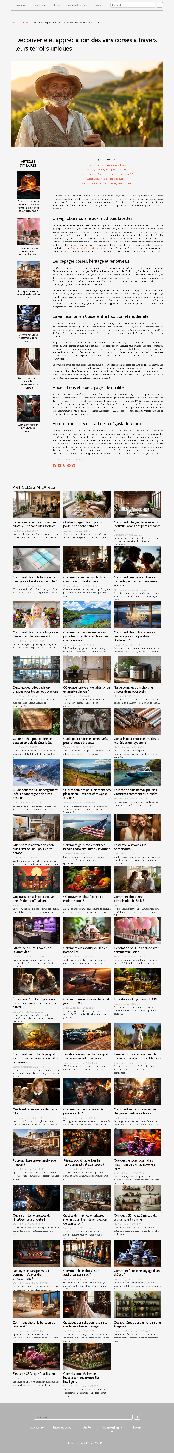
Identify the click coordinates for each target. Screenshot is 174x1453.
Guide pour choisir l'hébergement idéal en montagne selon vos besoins (35, 794)
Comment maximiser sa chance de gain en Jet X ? (87, 1001)
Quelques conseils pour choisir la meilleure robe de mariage (28, 382)
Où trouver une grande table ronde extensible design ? (86, 689)
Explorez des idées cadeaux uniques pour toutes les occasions (35, 689)
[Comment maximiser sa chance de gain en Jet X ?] (87, 981)
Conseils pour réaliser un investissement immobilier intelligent (81, 1378)
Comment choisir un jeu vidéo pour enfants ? (83, 1111)
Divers (98, 5)
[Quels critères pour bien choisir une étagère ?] (137, 1304)
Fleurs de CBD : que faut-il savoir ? (36, 1374)
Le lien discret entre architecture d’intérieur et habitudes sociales (34, 524)
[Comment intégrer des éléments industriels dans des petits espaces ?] (137, 504)
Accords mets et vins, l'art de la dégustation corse (106, 183)
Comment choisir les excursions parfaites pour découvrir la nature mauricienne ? (85, 636)
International (40, 5)
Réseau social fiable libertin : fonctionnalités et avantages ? (83, 1162)
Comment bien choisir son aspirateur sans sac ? (81, 1273)
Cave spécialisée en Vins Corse (87, 248)
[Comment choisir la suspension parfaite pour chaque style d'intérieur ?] (137, 614)
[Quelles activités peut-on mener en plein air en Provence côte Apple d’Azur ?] (87, 772)
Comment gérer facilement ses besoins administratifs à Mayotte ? (86, 847)
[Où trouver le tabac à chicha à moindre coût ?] (87, 878)
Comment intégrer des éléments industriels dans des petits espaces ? (137, 526)
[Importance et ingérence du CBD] (137, 981)
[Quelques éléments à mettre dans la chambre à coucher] (137, 1197)
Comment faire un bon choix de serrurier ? (28, 428)
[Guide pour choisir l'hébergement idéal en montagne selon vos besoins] (36, 772)
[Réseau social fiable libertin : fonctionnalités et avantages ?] (87, 1142)
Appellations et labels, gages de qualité (106, 178)
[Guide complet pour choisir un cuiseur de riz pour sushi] (137, 669)
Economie (21, 5)
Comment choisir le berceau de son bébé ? (34, 1324)
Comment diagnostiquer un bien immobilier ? (85, 950)
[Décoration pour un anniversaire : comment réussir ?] (28, 231)
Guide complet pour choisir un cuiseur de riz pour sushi (134, 689)
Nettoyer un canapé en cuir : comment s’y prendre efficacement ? (31, 1275)
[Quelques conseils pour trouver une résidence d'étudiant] (36, 878)
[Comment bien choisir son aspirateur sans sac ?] (87, 1252)
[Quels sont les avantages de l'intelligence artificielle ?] (36, 1197)
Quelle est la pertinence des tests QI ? (35, 1111)
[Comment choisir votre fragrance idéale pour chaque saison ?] (36, 614)
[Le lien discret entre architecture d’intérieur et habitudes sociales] (36, 504)
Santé (57, 5)
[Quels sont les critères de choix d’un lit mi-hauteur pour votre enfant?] (36, 827)
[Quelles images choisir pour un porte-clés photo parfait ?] (87, 504)
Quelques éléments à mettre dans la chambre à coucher (137, 1217)
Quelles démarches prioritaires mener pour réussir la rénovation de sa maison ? (85, 1219)
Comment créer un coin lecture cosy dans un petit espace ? (84, 579)
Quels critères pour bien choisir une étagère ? (137, 1324)
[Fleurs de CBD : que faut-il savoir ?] (36, 1355)
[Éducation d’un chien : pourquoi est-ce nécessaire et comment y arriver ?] (36, 981)
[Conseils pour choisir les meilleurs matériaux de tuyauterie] (137, 720)
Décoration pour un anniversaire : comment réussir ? (28, 251)
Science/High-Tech (77, 5)
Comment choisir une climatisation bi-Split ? (129, 899)
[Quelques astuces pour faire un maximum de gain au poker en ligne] (137, 1142)
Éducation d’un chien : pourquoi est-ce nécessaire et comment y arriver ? (34, 1003)
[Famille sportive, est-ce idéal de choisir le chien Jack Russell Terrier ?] (137, 1036)
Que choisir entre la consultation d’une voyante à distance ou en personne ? (28, 206)
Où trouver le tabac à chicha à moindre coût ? (83, 899)
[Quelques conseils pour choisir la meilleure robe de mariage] (28, 361)
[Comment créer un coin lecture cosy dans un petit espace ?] (87, 559)
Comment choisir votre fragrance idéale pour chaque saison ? (35, 634)
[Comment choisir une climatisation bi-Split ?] (137, 878)
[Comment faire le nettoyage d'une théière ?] (28, 318)
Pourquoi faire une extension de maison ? (28, 294)
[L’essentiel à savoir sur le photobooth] (137, 827)
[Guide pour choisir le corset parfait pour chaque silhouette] (87, 720)
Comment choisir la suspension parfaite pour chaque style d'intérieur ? (135, 636)
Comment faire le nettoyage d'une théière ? (28, 338)
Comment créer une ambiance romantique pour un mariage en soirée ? (135, 581)
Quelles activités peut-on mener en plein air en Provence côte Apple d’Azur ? (87, 794)
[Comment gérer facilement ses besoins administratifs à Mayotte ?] (87, 827)
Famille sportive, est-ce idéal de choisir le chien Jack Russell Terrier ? (137, 1056)
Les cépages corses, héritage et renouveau (106, 169)
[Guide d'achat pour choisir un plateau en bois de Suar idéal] (36, 720)
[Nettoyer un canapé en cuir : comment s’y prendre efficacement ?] (36, 1252)
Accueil (14, 22)
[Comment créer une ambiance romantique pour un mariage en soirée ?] (137, 559)
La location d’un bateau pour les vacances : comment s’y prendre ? (136, 792)
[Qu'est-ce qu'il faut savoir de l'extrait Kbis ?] (36, 930)
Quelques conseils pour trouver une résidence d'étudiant (34, 899)
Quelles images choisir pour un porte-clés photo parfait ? (83, 524)
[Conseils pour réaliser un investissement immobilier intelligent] (87, 1355)
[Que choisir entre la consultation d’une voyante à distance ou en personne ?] (28, 184)
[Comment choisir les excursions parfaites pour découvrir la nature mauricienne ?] (87, 614)
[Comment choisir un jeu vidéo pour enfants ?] (87, 1091)
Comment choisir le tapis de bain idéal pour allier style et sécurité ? (35, 579)
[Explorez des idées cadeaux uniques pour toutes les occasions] (36, 669)
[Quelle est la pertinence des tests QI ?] (36, 1091)
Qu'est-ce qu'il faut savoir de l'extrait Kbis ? (32, 950)
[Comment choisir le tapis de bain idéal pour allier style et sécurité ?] (36, 559)
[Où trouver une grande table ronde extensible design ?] (87, 669)
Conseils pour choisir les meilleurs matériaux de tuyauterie (136, 741)
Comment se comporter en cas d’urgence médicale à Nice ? (135, 1111)
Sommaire (108, 159)
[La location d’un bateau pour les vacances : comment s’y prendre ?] (137, 772)
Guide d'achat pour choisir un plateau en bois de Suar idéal (32, 741)
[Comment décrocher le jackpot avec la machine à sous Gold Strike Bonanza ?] (36, 1036)
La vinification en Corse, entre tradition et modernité (106, 174)
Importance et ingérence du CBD (136, 999)
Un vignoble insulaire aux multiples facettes (106, 164)
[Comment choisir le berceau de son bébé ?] (36, 1304)
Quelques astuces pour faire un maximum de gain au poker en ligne (134, 1164)
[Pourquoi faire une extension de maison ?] (28, 274)
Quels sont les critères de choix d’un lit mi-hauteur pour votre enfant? (33, 849)
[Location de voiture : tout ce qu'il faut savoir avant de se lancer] (87, 1036)
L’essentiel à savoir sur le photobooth (130, 847)
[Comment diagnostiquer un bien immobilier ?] (87, 930)
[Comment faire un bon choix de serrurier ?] (28, 407)
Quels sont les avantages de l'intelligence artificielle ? (32, 1217)
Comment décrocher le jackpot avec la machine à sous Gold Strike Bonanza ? (36, 1058)
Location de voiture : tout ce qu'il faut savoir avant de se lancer (85, 1056)
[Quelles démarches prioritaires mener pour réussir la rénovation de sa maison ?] (87, 1197)
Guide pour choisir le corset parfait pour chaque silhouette (86, 741)
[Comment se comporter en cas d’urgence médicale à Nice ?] (137, 1091)
